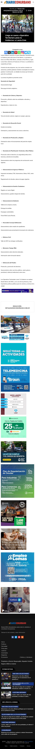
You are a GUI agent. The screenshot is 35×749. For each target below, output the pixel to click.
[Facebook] (5, 52)
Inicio (3, 642)
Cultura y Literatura (26, 657)
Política (3, 644)
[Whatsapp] (19, 52)
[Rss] (22, 637)
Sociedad (4, 646)
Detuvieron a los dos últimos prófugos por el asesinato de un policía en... (21, 677)
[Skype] (29, 52)
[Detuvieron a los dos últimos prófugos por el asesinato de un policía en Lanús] (6, 676)
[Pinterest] (15, 52)
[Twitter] (16, 637)
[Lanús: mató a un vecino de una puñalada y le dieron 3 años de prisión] (6, 695)
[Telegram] (25, 52)
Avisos (28, 746)
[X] (9, 52)
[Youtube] (19, 637)
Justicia (3, 650)
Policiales (4, 648)
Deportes (4, 655)
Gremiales (4, 653)
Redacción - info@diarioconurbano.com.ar (17, 307)
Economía (4, 657)
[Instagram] (22, 52)
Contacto (22, 746)
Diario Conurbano (28, 741)
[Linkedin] (12, 52)
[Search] (33, 2)
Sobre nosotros (13, 746)
